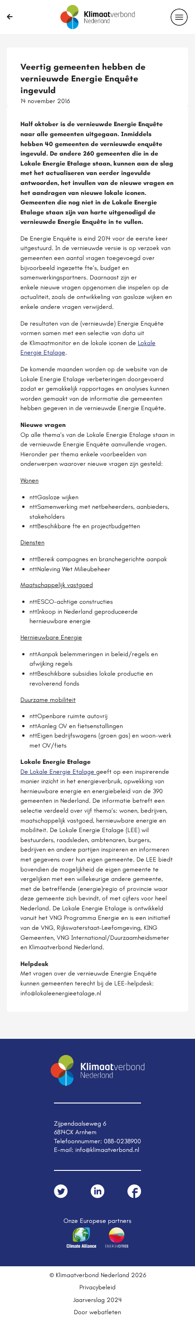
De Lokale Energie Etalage (58, 771)
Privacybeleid (97, 1287)
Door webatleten (97, 1312)
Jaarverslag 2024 (97, 1300)
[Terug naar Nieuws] (10, 17)
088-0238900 (122, 1141)
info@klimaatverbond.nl (107, 1150)
